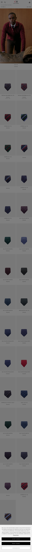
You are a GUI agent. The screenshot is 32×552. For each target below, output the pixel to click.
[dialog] (16, 538)
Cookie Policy (16, 535)
